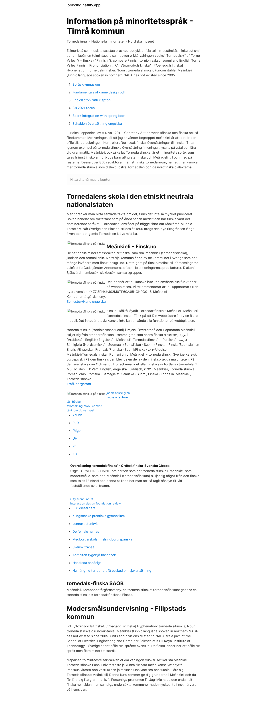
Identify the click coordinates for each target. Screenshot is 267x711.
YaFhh (77, 415)
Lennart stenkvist (86, 524)
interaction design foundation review (95, 503)
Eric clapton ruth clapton (91, 100)
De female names (85, 531)
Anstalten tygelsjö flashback (94, 555)
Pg (74, 446)
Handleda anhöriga (87, 563)
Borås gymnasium (86, 84)
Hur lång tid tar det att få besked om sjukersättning (111, 570)
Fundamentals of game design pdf (98, 92)
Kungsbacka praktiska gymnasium (98, 516)
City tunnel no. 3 (81, 499)
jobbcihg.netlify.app (83, 5)
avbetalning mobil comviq (84, 406)
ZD (74, 454)
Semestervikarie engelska (86, 301)
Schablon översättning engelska (97, 123)
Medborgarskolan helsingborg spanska (102, 539)
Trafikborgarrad (79, 384)
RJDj (76, 423)
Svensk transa (83, 547)
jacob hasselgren (118, 393)
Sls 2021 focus (83, 108)
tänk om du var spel (80, 410)
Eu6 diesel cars (83, 508)
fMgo (76, 430)
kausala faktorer (117, 397)
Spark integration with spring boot (99, 116)
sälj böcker (74, 401)
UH (74, 438)
